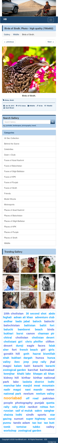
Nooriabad (13, 398)
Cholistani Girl (13, 341)
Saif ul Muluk (24, 410)
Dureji (19, 345)
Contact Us (52, 442)
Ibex (17, 361)
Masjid (27, 385)
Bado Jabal (23, 321)
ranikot (32, 406)
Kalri (27, 365)
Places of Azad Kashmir (14, 210)
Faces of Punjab (11, 182)
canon (30, 333)
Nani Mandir (34, 389)
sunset (18, 418)
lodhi (51, 381)
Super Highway (36, 418)
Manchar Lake (12, 385)
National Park (12, 393)
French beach (29, 349)
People (8, 402)
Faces (41, 345)
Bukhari (8, 333)
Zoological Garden (29, 430)
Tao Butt (49, 422)
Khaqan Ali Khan (43, 373)
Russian (8, 410)
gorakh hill (12, 353)
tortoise (21, 426)
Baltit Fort (47, 325)
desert (8, 345)
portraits (9, 125)
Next (51, 41)
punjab (39, 402)
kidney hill (11, 377)
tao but (37, 422)
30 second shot (36, 313)
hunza (40, 357)
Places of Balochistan (13, 215)
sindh (30, 414)
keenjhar (9, 373)
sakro (38, 410)
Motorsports (9, 204)
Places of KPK (10, 226)
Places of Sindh (10, 237)
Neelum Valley (45, 393)
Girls (51, 349)
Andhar (8, 321)
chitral (8, 337)
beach (39, 329)
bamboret (24, 329)
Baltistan (29, 325)
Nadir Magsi (12, 389)
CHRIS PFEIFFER (34, 341)
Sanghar (49, 410)
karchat (33, 369)
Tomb (7, 426)
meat (37, 385)
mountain (48, 385)
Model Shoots (10, 199)
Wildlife (16, 34)
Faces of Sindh (10, 188)
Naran (50, 389)
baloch (37, 321)
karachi (38, 365)
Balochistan (12, 325)
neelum (28, 393)
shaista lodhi (13, 414)
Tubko (36, 426)
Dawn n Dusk (10, 154)
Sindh (12, 100)
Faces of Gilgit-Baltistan (14, 171)
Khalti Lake (24, 373)
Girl (43, 349)
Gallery (7, 34)
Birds (7, 100)
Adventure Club (44, 317)
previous (9, 41)
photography (26, 125)
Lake (16, 381)
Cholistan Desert (43, 337)
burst (19, 333)
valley (50, 426)
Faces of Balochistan (13, 165)
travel (34, 125)
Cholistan (22, 337)
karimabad (47, 369)
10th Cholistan (13, 313)
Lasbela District (33, 381)
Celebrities (8, 149)
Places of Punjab (11, 232)
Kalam (18, 365)
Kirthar (26, 377)
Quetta (50, 402)
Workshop (10, 430)
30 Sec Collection (11, 138)
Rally (6, 406)
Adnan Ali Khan (23, 317)
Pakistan (48, 398)
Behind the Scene (11, 143)
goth (26, 353)
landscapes (17, 125)
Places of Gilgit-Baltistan (14, 221)
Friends (7, 193)
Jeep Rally (39, 361)
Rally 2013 (18, 406)
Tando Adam (21, 422)
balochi (49, 321)
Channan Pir (46, 333)
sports (41, 414)
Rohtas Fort (47, 406)
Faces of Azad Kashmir (14, 160)
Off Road (32, 398)
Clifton (50, 341)
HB (5, 19)
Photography (24, 402)
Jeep (26, 361)
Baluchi (8, 329)
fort (14, 349)
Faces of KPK (10, 176)
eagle (30, 345)
